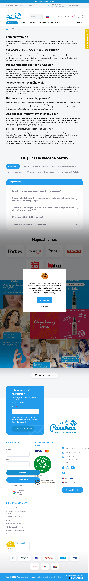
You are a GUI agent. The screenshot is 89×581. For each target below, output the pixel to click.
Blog (21, 5)
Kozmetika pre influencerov (15, 530)
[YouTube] (72, 467)
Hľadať (39, 17)
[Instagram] (67, 467)
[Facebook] (63, 467)
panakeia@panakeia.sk (74, 452)
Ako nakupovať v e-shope (14, 517)
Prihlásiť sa (23, 473)
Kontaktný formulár (72, 490)
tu (54, 293)
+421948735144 (71, 457)
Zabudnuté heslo (18, 485)
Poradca (12, 23)
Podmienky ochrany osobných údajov (16, 512)
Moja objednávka (12, 5)
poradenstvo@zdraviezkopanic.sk (77, 448)
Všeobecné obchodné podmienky (17, 508)
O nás (8, 520)
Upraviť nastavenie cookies (52, 577)
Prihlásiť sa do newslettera (23, 428)
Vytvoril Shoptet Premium (74, 576)
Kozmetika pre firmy (13, 534)
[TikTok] (63, 472)
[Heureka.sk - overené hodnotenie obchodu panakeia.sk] (18, 545)
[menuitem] (23, 23)
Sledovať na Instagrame (46, 375)
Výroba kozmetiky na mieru (15, 527)
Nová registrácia (23, 480)
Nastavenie (44, 306)
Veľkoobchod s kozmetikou (15, 524)
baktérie (48, 41)
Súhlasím (46, 300)
